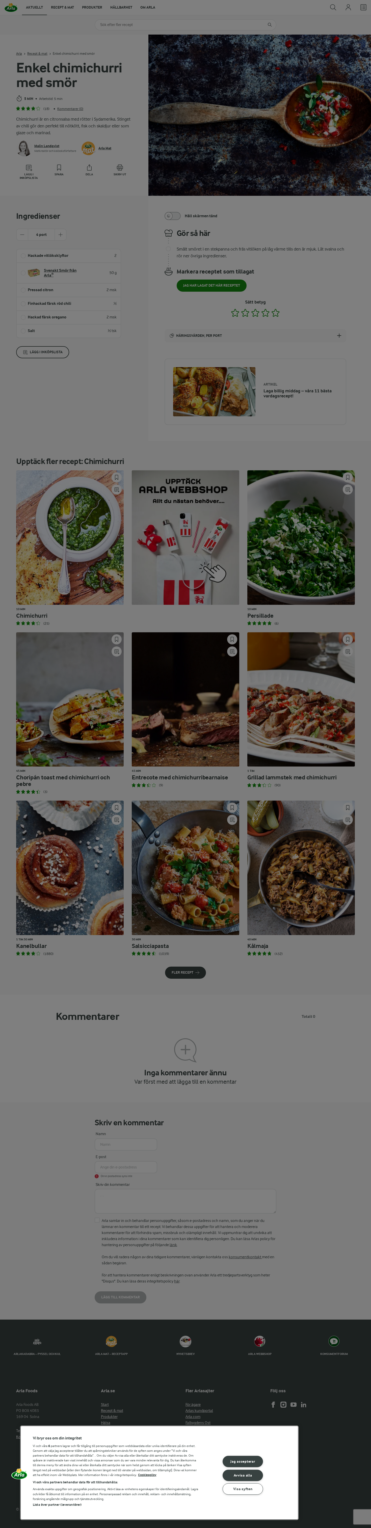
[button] (19, 1475)
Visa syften (243, 1489)
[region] (159, 1473)
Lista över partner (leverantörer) (57, 1505)
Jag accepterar (242, 1461)
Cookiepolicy (147, 1475)
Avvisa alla (243, 1475)
